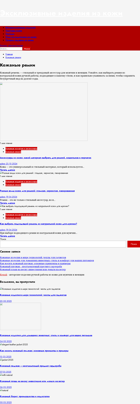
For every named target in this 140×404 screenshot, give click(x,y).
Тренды (9, 33)
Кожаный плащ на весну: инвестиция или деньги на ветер (33, 269)
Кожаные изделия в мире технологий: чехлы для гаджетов (33, 257)
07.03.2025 (5, 371)
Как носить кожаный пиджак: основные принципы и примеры (35, 263)
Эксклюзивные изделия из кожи (61, 13)
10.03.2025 (5, 356)
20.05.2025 (6, 301)
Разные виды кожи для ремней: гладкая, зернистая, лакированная (37, 190)
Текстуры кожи (13, 30)
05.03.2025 (6, 402)
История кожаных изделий (20, 27)
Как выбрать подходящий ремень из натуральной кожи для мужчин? (38, 223)
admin (3, 163)
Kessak (3, 274)
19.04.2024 (11, 196)
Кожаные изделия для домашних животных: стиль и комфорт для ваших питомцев (47, 260)
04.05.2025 (6, 341)
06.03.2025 (6, 387)
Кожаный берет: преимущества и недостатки (25, 396)
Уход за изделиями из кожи (21, 37)
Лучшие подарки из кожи (19, 40)
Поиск (3, 239)
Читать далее (7, 169)
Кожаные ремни (13, 151)
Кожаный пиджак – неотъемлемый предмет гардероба (31, 266)
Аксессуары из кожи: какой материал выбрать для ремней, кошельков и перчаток (45, 157)
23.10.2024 (11, 163)
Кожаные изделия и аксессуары (21, 148)
